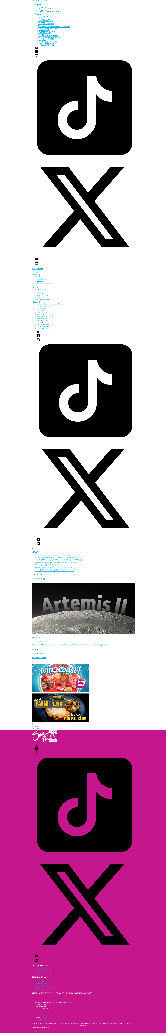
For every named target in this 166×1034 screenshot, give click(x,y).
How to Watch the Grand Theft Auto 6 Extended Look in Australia (54, 571)
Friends (38, 15)
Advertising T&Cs (41, 985)
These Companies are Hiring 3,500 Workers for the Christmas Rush (55, 569)
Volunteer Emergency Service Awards (54, 27)
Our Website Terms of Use (44, 987)
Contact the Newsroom (48, 12)
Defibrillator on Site (47, 45)
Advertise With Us (46, 43)
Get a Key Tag (44, 19)
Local (37, 25)
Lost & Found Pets (46, 39)
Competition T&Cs (41, 983)
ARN (36, 1030)
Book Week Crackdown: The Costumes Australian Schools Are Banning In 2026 (58, 561)
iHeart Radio (39, 1032)
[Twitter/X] (84, 256)
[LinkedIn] (36, 264)
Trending (42, 10)
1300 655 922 (44, 1020)
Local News (43, 7)
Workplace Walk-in (46, 31)
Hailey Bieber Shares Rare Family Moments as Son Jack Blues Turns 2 (56, 562)
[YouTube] (36, 260)
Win (36, 13)
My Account (43, 22)
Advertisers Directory (48, 28)
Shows (38, 4)
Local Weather (44, 9)
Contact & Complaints (42, 969)
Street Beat (43, 34)
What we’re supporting (48, 42)
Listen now (36, 269)
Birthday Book (44, 33)
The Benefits (43, 16)
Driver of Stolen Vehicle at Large (45, 566)
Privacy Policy (40, 981)
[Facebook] (36, 53)
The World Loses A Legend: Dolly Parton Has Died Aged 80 (53, 556)
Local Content (40, 989)
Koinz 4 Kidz (43, 30)
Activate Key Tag (45, 21)
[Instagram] (36, 57)
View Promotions (39, 658)
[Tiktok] (84, 156)
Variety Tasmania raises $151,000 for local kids (48, 564)
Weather (42, 40)
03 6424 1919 (44, 1018)
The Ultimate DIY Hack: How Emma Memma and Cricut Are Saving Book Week (59, 559)
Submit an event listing (48, 36)
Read (37, 6)
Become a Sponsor (46, 24)
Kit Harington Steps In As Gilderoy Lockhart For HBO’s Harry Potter (55, 557)
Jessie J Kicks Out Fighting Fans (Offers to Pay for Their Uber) (53, 567)
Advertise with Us (41, 971)
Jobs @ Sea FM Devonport (49, 37)
